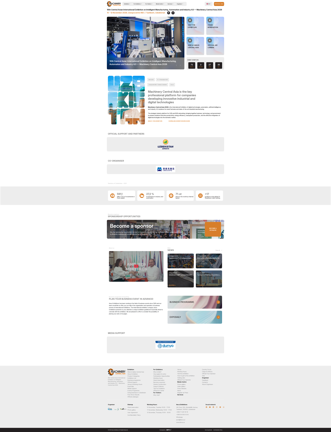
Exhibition (130, 369)
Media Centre (181, 382)
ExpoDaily (130, 386)
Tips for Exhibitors (159, 388)
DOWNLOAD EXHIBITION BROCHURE (179, 121)
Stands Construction (159, 384)
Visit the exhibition (183, 374)
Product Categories (133, 376)
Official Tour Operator (184, 380)
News (179, 390)
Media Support (132, 388)
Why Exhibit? (157, 372)
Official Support (132, 382)
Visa (203, 376)
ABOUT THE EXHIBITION (155, 121)
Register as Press (182, 393)
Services (180, 395)
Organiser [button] (179, 4)
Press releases (181, 388)
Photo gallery (181, 384)
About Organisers (207, 384)
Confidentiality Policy (134, 415)
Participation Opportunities (161, 376)
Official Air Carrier (158, 390)
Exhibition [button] (126, 4)
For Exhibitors (158, 369)
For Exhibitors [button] (137, 4)
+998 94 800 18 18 (182, 414)
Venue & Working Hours (134, 384)
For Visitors (157, 393)
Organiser (205, 378)
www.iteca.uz (180, 422)
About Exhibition (132, 374)
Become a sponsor (213, 229)
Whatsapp (179, 417)
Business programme (134, 380)
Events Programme (133, 390)
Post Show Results (133, 395)
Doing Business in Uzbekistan (136, 393)
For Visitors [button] (148, 4)
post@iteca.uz (180, 420)
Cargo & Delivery (158, 386)
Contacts (205, 382)
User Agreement (132, 412)
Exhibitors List (131, 378)
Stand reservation (158, 380)
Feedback (205, 380)
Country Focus (206, 369)
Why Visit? (156, 395)
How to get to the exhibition (186, 376)
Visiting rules (181, 378)
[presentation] (176, 65)
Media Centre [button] (159, 4)
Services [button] (170, 4)
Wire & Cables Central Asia (135, 372)
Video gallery (181, 386)
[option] (165, 144)
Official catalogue (132, 397)
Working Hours (158, 378)
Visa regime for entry (159, 374)
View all (217, 250)
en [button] (209, 4)
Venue (179, 369)
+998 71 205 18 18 (182, 412)
